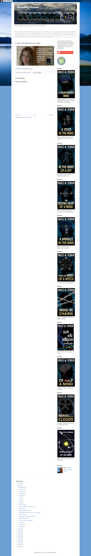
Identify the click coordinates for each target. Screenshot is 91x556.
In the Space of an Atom (68, 34)
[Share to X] (37, 72)
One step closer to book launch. (26, 520)
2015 (19, 546)
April (20, 503)
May (20, 501)
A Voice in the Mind (45, 34)
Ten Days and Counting (24, 510)
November (21, 489)
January (21, 526)
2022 (19, 533)
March (20, 522)
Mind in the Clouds (37, 31)
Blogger (55, 552)
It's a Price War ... (23, 514)
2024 (19, 529)
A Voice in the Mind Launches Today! (27, 506)
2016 (19, 544)
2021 (19, 535)
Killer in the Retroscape (20, 36)
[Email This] (33, 72)
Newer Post (18, 115)
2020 (19, 536)
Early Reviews (22, 508)
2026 (19, 483)
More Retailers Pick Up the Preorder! (27, 516)
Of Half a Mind (27, 31)
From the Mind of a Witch (57, 31)
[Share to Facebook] (38, 72)
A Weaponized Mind (56, 34)
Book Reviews (31, 36)
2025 (19, 485)
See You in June (22, 504)
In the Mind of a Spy (34, 34)
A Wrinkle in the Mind (70, 31)
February (21, 524)
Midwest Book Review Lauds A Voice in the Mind (29, 512)
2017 (19, 542)
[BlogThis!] (35, 72)
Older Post (51, 115)
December (21, 487)
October (21, 491)
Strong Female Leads (24, 518)
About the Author (40, 36)
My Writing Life (18, 31)
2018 (19, 540)
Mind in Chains (46, 31)
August (21, 495)
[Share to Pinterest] (40, 72)
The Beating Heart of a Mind (21, 34)
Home (34, 115)
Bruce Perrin (68, 467)
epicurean (45, 552)
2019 (19, 538)
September (21, 493)
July (20, 497)
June (20, 499)
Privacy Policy (49, 36)
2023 (19, 531)
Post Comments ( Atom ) (26, 117)
